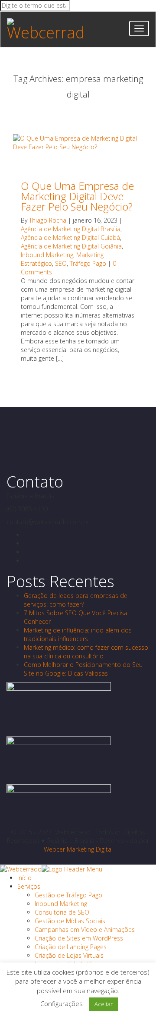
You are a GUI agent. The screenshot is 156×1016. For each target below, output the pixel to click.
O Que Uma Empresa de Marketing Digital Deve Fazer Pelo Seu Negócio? (77, 196)
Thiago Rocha (47, 220)
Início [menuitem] (24, 878)
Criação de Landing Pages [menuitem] (71, 947)
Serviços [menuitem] (28, 886)
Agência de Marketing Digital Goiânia (71, 246)
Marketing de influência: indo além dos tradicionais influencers (78, 634)
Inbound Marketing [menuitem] (61, 904)
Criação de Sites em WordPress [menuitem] (79, 938)
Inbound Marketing (47, 255)
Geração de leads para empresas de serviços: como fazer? (75, 599)
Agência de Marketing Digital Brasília (70, 229)
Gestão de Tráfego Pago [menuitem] (68, 895)
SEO (61, 263)
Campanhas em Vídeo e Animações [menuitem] (85, 929)
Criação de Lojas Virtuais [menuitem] (69, 955)
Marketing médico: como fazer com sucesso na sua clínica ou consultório (86, 651)
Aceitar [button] (103, 1004)
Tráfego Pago (88, 263)
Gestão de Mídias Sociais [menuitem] (70, 921)
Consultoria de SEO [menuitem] (62, 912)
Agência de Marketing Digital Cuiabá (70, 237)
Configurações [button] (61, 1003)
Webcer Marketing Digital (78, 849)
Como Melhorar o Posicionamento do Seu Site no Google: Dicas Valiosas (83, 669)
